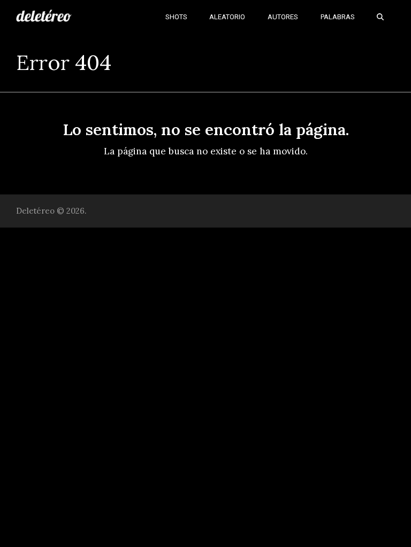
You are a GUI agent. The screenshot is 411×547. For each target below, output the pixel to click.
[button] (380, 16)
